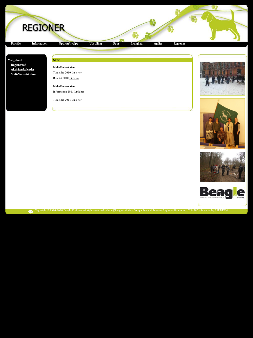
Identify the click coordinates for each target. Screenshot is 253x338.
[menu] (22, 67)
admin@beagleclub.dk (118, 210)
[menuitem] (15, 44)
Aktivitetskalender (22, 69)
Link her (77, 72)
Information (39, 43)
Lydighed (137, 43)
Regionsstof (18, 65)
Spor (116, 43)
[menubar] (98, 44)
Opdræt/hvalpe (68, 43)
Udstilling (95, 43)
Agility (158, 43)
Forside (16, 43)
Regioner (179, 43)
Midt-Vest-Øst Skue (23, 74)
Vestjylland (15, 60)
